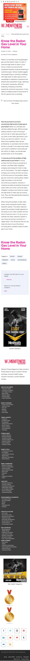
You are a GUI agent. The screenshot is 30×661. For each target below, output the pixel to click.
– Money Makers (5, 458)
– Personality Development (8, 519)
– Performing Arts (5, 505)
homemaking (22, 260)
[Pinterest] (7, 1)
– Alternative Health (6, 388)
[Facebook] (1, 1)
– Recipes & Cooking (6, 537)
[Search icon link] (28, 2)
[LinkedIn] (9, 1)
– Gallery (3, 543)
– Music (3, 503)
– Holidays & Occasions (7, 532)
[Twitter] (3, 1)
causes (20, 256)
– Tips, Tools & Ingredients (7, 538)
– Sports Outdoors (5, 426)
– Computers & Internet (7, 451)
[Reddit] (10, 637)
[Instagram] (5, 1)
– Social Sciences (5, 522)
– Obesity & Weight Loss (7, 439)
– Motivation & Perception (7, 516)
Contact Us (19, 657)
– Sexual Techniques (6, 490)
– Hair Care (4, 407)
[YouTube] (14, 1)
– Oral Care (4, 410)
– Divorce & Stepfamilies (7, 466)
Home (5, 657)
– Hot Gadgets (4, 452)
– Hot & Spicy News (6, 498)
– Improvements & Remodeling (8, 546)
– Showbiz (3, 506)
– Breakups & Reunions (7, 483)
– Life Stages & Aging (6, 391)
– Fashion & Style (5, 406)
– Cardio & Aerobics (6, 435)
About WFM (11, 657)
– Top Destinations (5, 428)
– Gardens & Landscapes (7, 545)
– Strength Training (6, 444)
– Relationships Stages (6, 487)
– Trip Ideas (4, 430)
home (13, 260)
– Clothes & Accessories (7, 404)
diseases (5, 260)
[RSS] (10, 644)
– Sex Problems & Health (7, 489)
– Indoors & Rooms (5, 548)
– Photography (5, 422)
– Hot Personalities (5, 500)
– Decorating (4, 542)
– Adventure (4, 419)
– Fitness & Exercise (6, 436)
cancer (12, 256)
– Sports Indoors (5, 425)
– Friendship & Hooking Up (7, 486)
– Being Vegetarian (6, 529)
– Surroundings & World (7, 524)
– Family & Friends (5, 468)
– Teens (3, 477)
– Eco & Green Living (6, 514)
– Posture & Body (5, 442)
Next (5, 291)
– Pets (2, 474)
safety (4, 263)
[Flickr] (18, 1)
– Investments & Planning (7, 454)
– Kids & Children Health (7, 470)
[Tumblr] (16, 1)
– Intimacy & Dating (6, 484)
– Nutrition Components (7, 535)
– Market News (5, 455)
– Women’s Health (5, 395)
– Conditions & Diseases (7, 390)
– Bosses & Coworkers (6, 465)
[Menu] (28, 26)
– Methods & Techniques (7, 457)
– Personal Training (6, 441)
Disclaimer (26, 657)
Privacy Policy (25, 659)
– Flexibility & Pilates (6, 438)
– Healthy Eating (5, 530)
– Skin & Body (4, 412)
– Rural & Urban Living (6, 521)
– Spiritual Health (5, 396)
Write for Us (17, 659)
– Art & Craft (4, 513)
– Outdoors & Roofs (6, 550)
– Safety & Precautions (7, 423)
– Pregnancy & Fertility (6, 476)
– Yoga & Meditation (6, 398)
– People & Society (6, 518)
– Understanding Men (6, 492)
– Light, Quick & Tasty (6, 534)
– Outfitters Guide (5, 420)
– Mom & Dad (4, 471)
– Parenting (4, 473)
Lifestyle (15, 51)
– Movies (3, 502)
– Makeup (3, 409)
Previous (9, 279)
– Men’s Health (4, 393)
